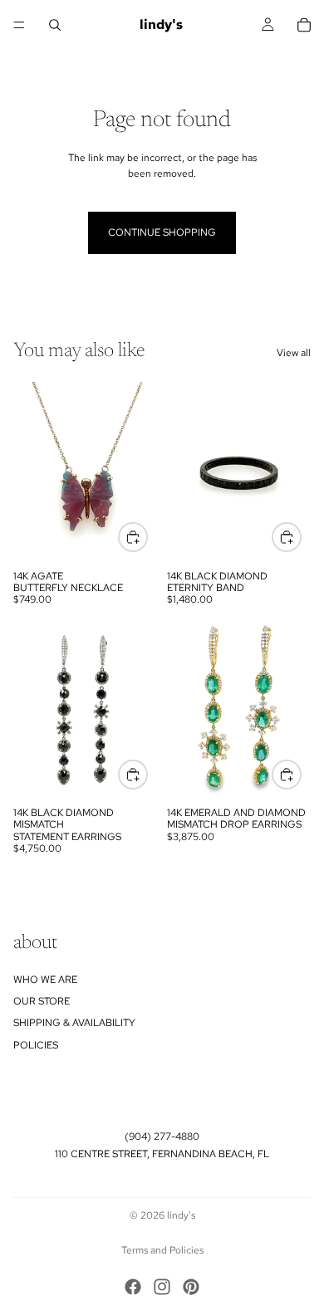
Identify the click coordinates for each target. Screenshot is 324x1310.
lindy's (181, 1215)
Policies (35, 1045)
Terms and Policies (162, 1250)
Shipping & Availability (74, 1023)
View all (294, 352)
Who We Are (45, 979)
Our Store (41, 1001)
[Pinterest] (191, 1287)
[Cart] (304, 25)
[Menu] (19, 25)
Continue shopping (162, 232)
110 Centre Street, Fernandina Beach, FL (162, 1154)
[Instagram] (162, 1287)
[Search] (55, 25)
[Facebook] (133, 1287)
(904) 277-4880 (162, 1136)
